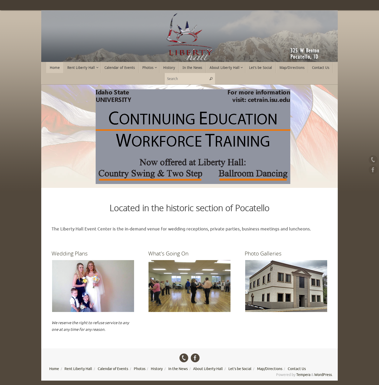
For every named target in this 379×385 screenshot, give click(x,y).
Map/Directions (269, 369)
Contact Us (297, 369)
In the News (178, 369)
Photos (139, 369)
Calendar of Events (113, 369)
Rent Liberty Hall (78, 369)
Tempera (303, 375)
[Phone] (373, 159)
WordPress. (323, 375)
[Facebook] (373, 169)
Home (54, 369)
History (157, 369)
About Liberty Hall (208, 369)
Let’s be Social (239, 369)
